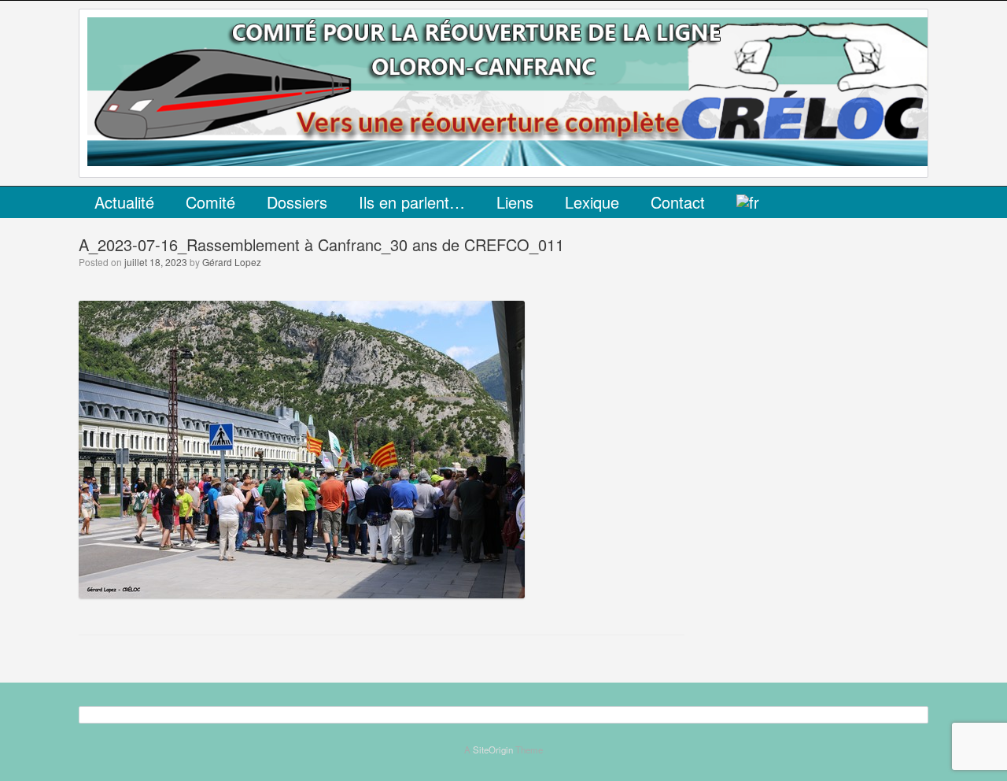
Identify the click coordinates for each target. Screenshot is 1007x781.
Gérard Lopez (231, 261)
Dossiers (297, 202)
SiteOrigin (493, 749)
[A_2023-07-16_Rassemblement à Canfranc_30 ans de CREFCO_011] (302, 593)
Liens (514, 202)
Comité (210, 202)
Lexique (592, 202)
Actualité (124, 202)
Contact (678, 202)
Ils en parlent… (412, 202)
